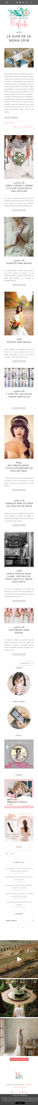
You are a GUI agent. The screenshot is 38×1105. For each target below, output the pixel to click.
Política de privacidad (19, 1087)
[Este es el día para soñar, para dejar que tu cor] (19, 998)
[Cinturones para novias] (19, 615)
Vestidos (19, 339)
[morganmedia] (19, 1079)
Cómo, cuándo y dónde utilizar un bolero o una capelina (19, 188)
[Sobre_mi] (19, 695)
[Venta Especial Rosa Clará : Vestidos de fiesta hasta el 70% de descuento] (19, 549)
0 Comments (29, 127)
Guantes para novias (19, 263)
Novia (19, 31)
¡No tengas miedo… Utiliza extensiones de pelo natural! (19, 468)
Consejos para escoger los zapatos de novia (19, 504)
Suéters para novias (19, 342)
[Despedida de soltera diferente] (19, 808)
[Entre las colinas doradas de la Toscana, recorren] (19, 959)
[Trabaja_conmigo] (19, 728)
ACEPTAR (20, 1103)
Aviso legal (27, 1085)
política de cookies (9, 1101)
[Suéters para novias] (19, 313)
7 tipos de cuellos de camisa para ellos (19, 395)
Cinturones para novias (19, 631)
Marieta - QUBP (9, 123)
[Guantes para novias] (19, 236)
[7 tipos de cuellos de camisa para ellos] (19, 377)
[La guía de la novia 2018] (19, 57)
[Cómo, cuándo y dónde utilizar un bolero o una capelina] (19, 157)
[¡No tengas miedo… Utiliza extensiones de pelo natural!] (19, 437)
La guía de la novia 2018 (19, 38)
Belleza (19, 462)
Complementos (19, 182)
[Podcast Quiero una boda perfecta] (19, 768)
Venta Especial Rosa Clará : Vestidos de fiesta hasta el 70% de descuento (19, 577)
